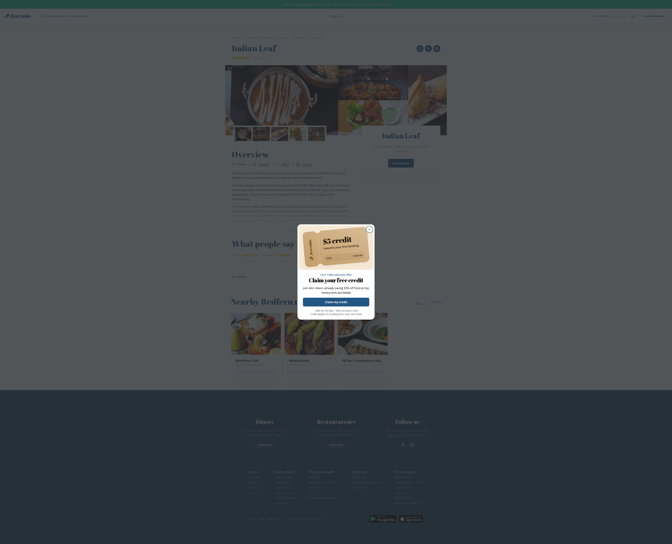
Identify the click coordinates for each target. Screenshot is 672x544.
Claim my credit (336, 302)
